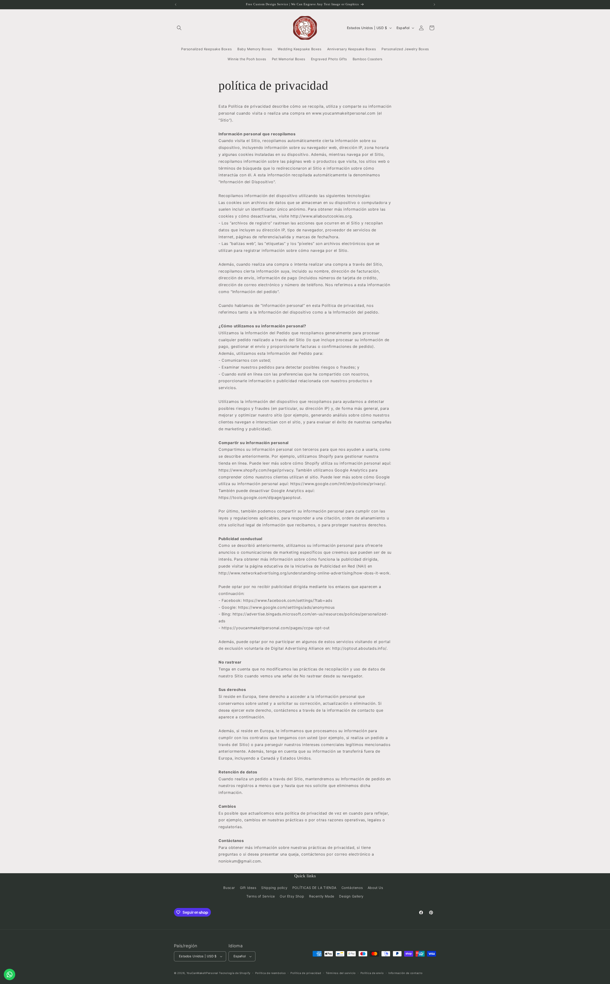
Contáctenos (352, 888)
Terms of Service (260, 896)
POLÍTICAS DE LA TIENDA (314, 888)
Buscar (229, 888)
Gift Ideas (248, 888)
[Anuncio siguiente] (434, 4)
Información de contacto (405, 973)
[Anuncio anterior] (175, 4)
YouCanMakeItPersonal (202, 973)
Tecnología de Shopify (234, 973)
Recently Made (321, 896)
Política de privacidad (305, 973)
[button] (179, 28)
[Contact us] (9, 974)
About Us (375, 888)
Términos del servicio (341, 973)
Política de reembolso (270, 973)
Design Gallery (351, 896)
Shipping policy (274, 888)
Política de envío (372, 973)
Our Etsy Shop (292, 896)
